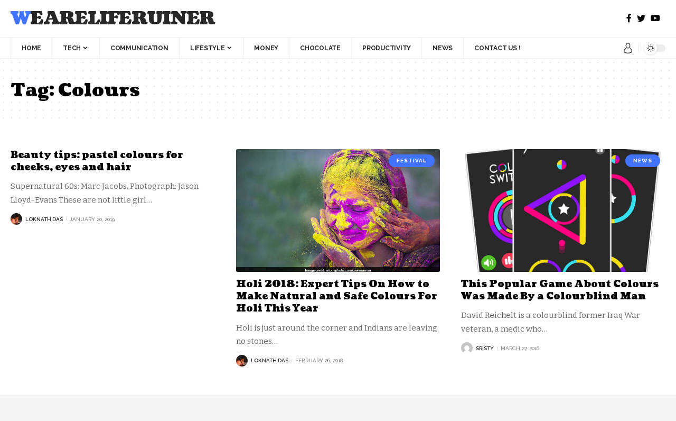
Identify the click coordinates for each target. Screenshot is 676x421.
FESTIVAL (412, 160)
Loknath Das (44, 219)
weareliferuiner (113, 19)
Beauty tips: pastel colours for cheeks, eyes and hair (97, 161)
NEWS (642, 160)
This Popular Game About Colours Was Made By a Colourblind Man (560, 290)
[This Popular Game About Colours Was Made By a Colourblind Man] (563, 210)
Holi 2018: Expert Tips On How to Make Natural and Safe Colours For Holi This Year (336, 297)
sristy (485, 348)
